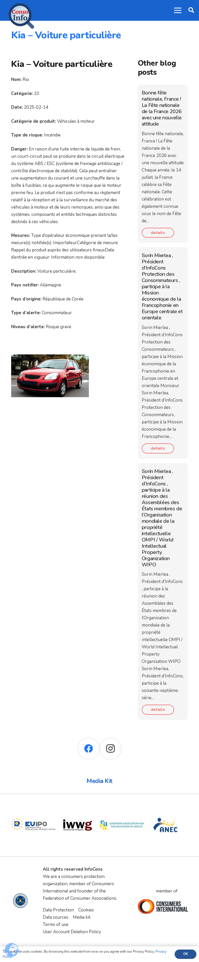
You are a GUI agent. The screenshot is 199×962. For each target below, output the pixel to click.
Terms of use (55, 924)
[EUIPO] (33, 806)
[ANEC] (166, 806)
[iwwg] (77, 806)
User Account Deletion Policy (72, 932)
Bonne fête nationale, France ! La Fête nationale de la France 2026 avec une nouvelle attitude (162, 108)
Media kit (81, 917)
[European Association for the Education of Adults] (122, 806)
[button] (191, 10)
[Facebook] (88, 749)
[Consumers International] (163, 906)
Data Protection (58, 910)
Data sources (55, 917)
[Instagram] (111, 749)
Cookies (86, 910)
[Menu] (177, 10)
